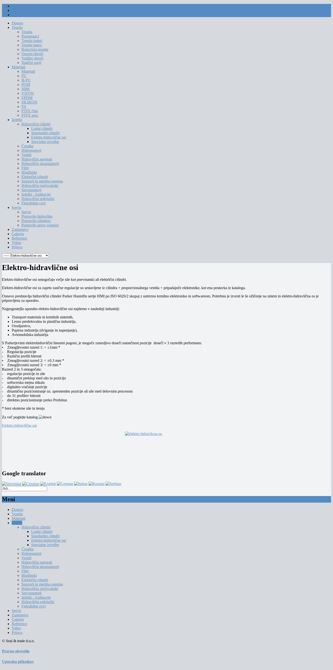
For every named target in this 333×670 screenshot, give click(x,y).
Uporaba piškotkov (18, 662)
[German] (65, 483)
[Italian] (81, 483)
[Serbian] (113, 483)
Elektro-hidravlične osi (19, 425)
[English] (48, 483)
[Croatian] (30, 483)
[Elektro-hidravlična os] (166, 448)
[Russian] (96, 483)
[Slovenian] (11, 483)
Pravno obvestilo (15, 651)
